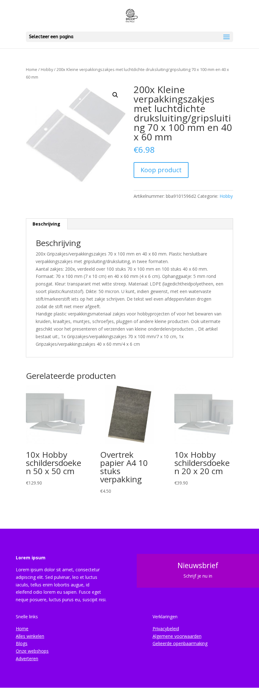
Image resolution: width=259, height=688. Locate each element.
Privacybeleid (166, 629)
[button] (115, 95)
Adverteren (27, 659)
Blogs (21, 643)
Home (31, 69)
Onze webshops (32, 651)
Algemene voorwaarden (177, 636)
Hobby (47, 69)
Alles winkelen (30, 636)
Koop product (161, 170)
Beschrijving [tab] (46, 224)
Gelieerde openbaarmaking (180, 643)
